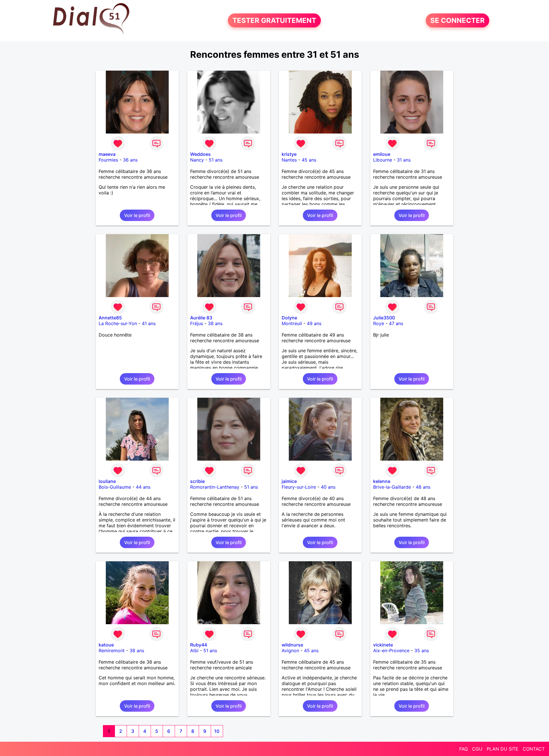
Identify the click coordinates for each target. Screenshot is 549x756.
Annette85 (110, 318)
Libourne (382, 160)
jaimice (289, 481)
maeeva (107, 154)
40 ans (328, 487)
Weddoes (200, 154)
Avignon (290, 650)
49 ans (314, 323)
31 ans (404, 160)
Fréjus (196, 323)
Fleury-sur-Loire (299, 487)
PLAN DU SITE (502, 749)
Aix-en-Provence (391, 650)
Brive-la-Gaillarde (392, 487)
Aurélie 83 (201, 318)
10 (216, 731)
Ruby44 (198, 645)
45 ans (309, 160)
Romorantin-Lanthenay (214, 487)
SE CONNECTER (457, 20)
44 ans (143, 487)
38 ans (215, 323)
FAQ (463, 749)
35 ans (421, 650)
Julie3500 (384, 318)
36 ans (130, 160)
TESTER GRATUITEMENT (274, 20)
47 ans (396, 323)
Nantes (289, 160)
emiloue (381, 154)
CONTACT (534, 749)
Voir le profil (137, 215)
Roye (378, 323)
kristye (289, 154)
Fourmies (108, 160)
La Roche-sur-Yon (118, 323)
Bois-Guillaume (115, 487)
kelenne (381, 481)
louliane (107, 481)
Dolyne (289, 318)
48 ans (423, 487)
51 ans (215, 160)
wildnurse (292, 645)
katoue (106, 645)
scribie (197, 481)
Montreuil (292, 323)
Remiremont (112, 650)
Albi (194, 650)
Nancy (197, 160)
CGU (477, 749)
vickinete (383, 645)
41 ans (149, 323)
